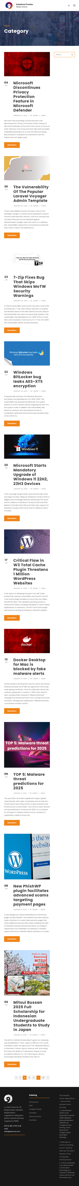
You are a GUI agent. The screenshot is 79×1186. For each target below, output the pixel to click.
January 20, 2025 (20, 489)
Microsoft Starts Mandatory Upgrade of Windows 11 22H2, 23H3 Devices (30, 474)
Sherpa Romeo (35, 1116)
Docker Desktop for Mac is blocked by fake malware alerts (29, 666)
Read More (12, 145)
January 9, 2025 (20, 793)
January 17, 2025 (20, 588)
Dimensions (33, 1102)
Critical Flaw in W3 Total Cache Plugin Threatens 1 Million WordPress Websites (30, 572)
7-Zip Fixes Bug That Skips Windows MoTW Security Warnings (29, 286)
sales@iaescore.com (12, 1131)
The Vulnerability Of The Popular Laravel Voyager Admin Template (31, 193)
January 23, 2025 (20, 301)
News (43, 115)
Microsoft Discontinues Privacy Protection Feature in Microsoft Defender (26, 96)
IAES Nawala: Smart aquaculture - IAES (67, 1098)
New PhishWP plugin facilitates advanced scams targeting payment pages (31, 895)
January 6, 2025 (20, 1035)
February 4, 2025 (20, 115)
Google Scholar (35, 1109)
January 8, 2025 (20, 910)
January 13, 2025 (20, 679)
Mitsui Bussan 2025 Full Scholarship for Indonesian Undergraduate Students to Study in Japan (31, 1016)
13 (43, 1078)
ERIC (31, 1105)
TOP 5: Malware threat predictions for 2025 (29, 781)
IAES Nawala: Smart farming (65, 1104)
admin (35, 115)
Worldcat (33, 1120)
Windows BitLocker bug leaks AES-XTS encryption (28, 379)
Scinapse (32, 1113)
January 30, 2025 (20, 206)
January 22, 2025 (20, 391)
